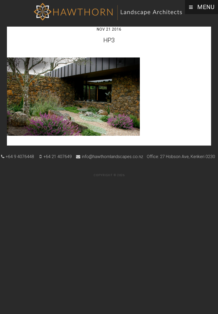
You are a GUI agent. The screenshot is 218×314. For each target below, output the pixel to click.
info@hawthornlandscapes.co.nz (112, 156)
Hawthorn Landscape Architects (109, 12)
